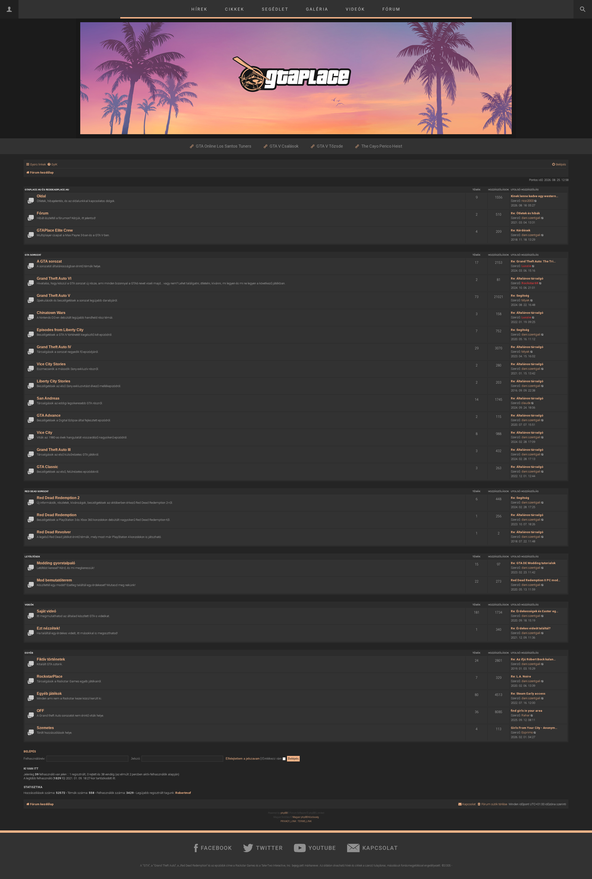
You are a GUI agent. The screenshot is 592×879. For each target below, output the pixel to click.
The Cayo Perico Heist (381, 146)
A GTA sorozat (49, 261)
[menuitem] (52, 164)
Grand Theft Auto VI (54, 278)
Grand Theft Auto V (53, 296)
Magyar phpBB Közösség (306, 817)
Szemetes (45, 728)
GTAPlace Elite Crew (55, 230)
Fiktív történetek (51, 659)
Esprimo (527, 732)
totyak (525, 300)
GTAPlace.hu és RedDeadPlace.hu (47, 189)
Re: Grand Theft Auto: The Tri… (533, 261)
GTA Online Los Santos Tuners (223, 146)
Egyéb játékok (49, 694)
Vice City (44, 433)
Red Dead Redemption (57, 515)
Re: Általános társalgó (527, 278)
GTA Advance (49, 415)
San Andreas (48, 398)
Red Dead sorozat (37, 491)
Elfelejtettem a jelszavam (243, 758)
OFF (40, 711)
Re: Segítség (520, 295)
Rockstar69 (529, 283)
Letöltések (32, 556)
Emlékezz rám (272, 758)
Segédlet (275, 9)
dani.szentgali (530, 218)
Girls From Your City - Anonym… (534, 728)
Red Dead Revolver (54, 532)
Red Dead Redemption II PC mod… (535, 580)
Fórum (391, 9)
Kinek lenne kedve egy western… (534, 196)
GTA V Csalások (284, 146)
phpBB (284, 813)
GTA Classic (47, 467)
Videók (355, 9)
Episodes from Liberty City (60, 330)
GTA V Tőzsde (330, 146)
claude (525, 403)
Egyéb (29, 653)
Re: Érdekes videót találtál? (531, 628)
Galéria (317, 9)
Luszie (526, 266)
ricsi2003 (527, 200)
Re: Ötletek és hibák (525, 213)
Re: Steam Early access (528, 693)
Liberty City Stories (53, 381)
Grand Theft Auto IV (54, 347)
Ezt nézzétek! (48, 628)
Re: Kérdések (520, 230)
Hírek (199, 9)
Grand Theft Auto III (54, 450)
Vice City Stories (51, 364)
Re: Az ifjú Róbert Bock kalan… (533, 659)
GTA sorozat (33, 255)
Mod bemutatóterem (54, 580)
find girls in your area (526, 710)
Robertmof (183, 793)
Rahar (525, 715)
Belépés (30, 751)
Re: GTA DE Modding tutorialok (533, 563)
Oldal (41, 196)
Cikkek (234, 9)
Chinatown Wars (51, 313)
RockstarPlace (49, 676)
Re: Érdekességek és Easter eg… (534, 611)
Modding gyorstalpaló (56, 563)
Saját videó (46, 611)
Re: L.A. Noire (521, 676)
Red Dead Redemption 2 (58, 498)
